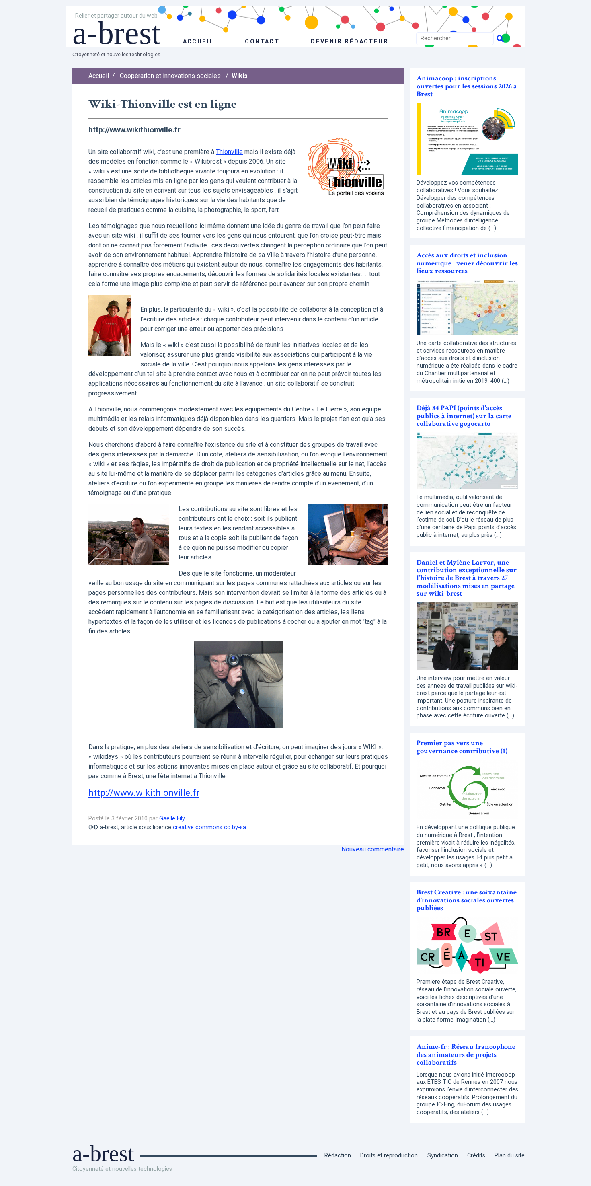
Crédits (476, 1155)
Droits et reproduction (389, 1155)
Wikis (240, 76)
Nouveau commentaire (372, 849)
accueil (198, 41)
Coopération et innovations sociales (170, 76)
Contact (262, 41)
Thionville (229, 152)
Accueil (98, 76)
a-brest (116, 33)
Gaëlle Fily (172, 818)
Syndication (442, 1155)
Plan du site (510, 1155)
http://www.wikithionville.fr (143, 792)
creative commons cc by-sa (209, 827)
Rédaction (337, 1155)
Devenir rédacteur (349, 41)
